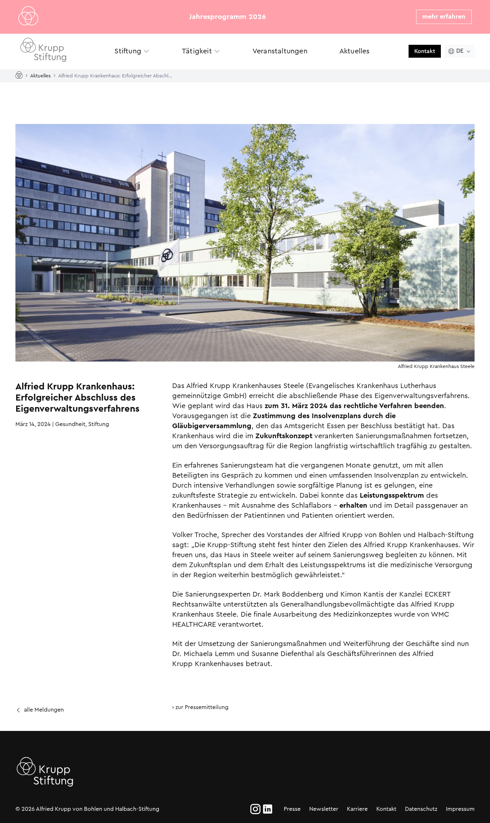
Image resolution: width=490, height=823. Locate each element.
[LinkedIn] (268, 809)
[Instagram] (255, 809)
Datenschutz (421, 809)
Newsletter (323, 809)
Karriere (357, 809)
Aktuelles (40, 75)
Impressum (460, 809)
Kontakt (424, 51)
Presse (292, 809)
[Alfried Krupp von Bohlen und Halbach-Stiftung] (51, 51)
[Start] (20, 75)
